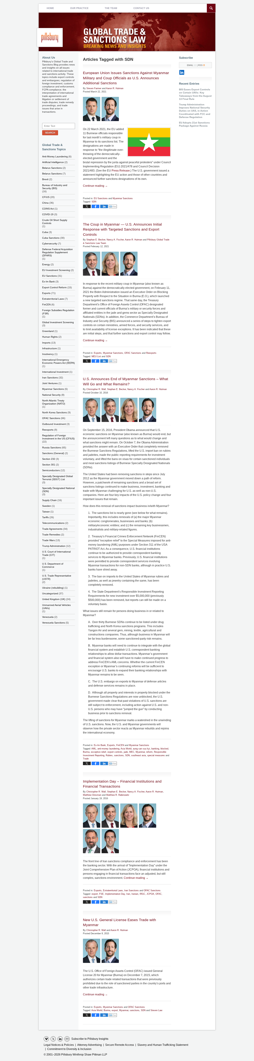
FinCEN (120, 745)
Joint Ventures (50, 383)
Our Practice (79, 8)
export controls (114, 752)
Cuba (45, 232)
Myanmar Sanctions (123, 198)
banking (155, 748)
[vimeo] (46, 1038)
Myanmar (140, 752)
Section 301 (48, 464)
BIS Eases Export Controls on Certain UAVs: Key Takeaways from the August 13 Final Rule (195, 94)
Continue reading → (95, 185)
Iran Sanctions (131, 890)
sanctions (119, 755)
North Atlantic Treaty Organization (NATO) (53, 402)
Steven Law (156, 1010)
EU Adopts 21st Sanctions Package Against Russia (194, 124)
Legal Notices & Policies (59, 1044)
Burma (86, 752)
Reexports (151, 353)
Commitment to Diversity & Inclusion (69, 1049)
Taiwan (46, 511)
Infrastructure (49, 348)
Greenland (48, 331)
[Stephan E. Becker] (91, 264)
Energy (46, 264)
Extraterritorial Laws (113, 890)
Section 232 (48, 459)
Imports (46, 342)
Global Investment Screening (58, 322)
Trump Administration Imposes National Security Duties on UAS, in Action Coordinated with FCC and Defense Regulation (194, 110)
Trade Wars (48, 540)
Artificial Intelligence (53, 162)
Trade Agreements (52, 528)
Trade (86, 758)
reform (149, 752)
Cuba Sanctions (50, 237)
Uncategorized (50, 593)
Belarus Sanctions (52, 167)
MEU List (96, 356)
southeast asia (138, 755)
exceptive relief (98, 752)
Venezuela (48, 617)
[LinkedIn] (182, 72)
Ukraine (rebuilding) (53, 587)
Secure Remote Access (119, 1044)
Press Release (121, 170)
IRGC (142, 894)
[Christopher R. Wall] (91, 410)
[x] (53, 1038)
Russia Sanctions (51, 447)
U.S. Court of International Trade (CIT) (56, 553)
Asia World (126, 748)
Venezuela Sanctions (53, 622)
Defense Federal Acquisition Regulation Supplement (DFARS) (57, 252)
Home (50, 8)
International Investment (55, 371)
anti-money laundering (108, 748)
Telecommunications (53, 523)
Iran (128, 894)
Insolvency (48, 354)
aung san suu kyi (141, 748)
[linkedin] (60, 1038)
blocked (164, 748)
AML (93, 748)
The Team (111, 8)
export (95, 894)
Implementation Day (115, 894)
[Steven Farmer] (91, 109)
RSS (200, 65)
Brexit (45, 179)
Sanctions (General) (53, 453)
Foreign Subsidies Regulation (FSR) (58, 312)
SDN (94, 201)
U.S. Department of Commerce (52, 565)
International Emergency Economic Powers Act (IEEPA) (58, 361)
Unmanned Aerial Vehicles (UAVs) (56, 607)
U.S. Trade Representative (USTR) (56, 577)
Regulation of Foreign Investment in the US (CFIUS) (58, 437)
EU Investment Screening (56, 270)
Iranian (134, 894)
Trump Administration (53, 546)
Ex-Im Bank (100, 745)
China (45, 202)
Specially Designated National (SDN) (58, 490)
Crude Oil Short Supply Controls (54, 222)
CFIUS (45, 197)
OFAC (159, 894)
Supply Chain (49, 500)
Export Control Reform (54, 287)
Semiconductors (51, 470)
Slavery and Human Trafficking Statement (162, 1044)
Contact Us (141, 8)
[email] (67, 1038)
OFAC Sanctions (132, 353)
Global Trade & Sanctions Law (115, 39)
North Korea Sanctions (54, 412)
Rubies (109, 755)
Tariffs (45, 517)
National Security (51, 394)
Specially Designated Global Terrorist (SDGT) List (57, 478)
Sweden (46, 506)
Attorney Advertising (89, 1044)
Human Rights (50, 336)
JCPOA (150, 894)
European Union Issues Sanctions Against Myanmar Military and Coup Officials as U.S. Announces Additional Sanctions (126, 78)
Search (50, 132)
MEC (131, 752)
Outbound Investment (54, 424)
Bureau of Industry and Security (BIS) (54, 187)
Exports (98, 353)
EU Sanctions (101, 198)
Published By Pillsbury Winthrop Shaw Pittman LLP (50, 37)
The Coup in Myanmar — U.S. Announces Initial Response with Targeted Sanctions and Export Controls (122, 229)
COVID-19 (47, 214)
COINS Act (48, 208)
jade (126, 752)
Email (190, 65)
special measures (156, 755)
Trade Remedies (51, 534)
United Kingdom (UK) (53, 599)
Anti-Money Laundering (55, 156)
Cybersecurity (49, 243)
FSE (101, 894)
